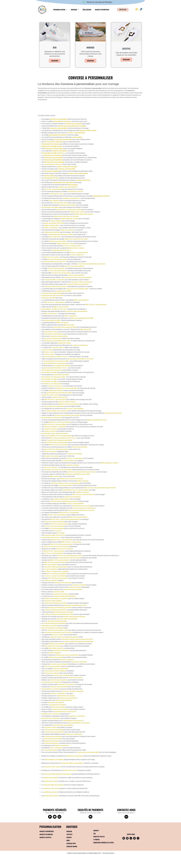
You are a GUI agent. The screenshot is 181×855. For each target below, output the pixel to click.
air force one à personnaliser (57, 259)
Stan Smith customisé (56, 648)
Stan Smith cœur (55, 237)
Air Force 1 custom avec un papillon (56, 571)
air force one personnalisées (74, 266)
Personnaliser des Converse (51, 682)
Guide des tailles (99, 836)
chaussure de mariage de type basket (59, 440)
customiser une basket (55, 702)
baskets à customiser (61, 745)
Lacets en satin (46, 350)
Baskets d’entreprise (102, 9)
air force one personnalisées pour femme (91, 264)
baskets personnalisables (53, 736)
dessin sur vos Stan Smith (52, 384)
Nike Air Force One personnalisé (60, 422)
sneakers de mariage (51, 456)
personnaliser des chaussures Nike (64, 327)
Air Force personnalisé (79, 447)
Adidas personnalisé (56, 390)
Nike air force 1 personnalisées (96, 304)
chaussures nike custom (52, 767)
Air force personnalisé (56, 528)
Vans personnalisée (50, 750)
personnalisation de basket (53, 739)
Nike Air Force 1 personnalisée (54, 551)
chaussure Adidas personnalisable (56, 411)
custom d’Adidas (56, 221)
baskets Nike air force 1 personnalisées (75, 490)
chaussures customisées (52, 338)
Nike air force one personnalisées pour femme (100, 488)
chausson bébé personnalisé (57, 621)
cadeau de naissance (51, 580)
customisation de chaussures (73, 720)
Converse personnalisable (59, 664)
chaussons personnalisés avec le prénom (58, 632)
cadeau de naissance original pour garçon (63, 637)
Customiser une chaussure (50, 714)
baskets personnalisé (50, 777)
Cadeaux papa (71, 843)
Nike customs (54, 476)
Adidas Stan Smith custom (84, 214)
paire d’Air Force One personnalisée (56, 449)
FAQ (94, 833)
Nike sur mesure (62, 323)
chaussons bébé (58, 592)
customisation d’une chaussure (64, 711)
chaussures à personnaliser (53, 334)
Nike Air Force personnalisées (69, 404)
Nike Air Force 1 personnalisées (55, 399)
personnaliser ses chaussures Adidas (69, 209)
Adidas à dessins (82, 481)
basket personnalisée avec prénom (56, 598)
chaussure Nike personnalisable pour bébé (58, 614)
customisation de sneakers (66, 696)
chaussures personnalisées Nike (77, 289)
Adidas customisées (51, 228)
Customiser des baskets (49, 626)
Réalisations (87, 9)
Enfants (69, 837)
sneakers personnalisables (67, 187)
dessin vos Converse (76, 678)
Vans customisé (54, 200)
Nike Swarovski (68, 325)
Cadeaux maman (71, 846)
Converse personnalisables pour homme (64, 501)
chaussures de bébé (79, 585)
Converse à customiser (79, 662)
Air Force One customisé (64, 549)
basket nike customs (50, 792)
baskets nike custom (70, 770)
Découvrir (54, 61)
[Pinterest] (134, 838)
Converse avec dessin (51, 673)
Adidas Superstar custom (69, 219)
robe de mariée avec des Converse (71, 479)
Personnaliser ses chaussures (51, 418)
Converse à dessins (72, 465)
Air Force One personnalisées (58, 578)
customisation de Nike (63, 291)
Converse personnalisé (60, 668)
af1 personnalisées (68, 460)
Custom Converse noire (60, 397)
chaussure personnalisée (68, 698)
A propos (96, 839)
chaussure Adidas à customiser (55, 427)
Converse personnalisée (61, 675)
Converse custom (50, 451)
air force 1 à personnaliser (72, 246)
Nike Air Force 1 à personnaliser (55, 424)
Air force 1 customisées (75, 458)
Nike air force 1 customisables (54, 302)
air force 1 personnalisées (75, 503)
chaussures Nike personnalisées (77, 284)
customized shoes (57, 347)
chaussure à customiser (77, 716)
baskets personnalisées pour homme (77, 474)
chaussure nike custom (51, 788)
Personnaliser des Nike (49, 372)
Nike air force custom (51, 257)
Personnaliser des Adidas (50, 207)
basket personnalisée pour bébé (55, 603)
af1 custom (57, 531)
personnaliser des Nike (61, 375)
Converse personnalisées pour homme (80, 510)
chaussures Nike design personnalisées (57, 774)
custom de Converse (51, 429)
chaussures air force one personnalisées (78, 277)
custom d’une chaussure (60, 709)
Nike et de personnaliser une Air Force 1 (63, 438)
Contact (96, 830)
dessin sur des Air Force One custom (56, 546)
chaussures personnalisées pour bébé (57, 341)
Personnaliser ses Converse (50, 689)
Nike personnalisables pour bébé (82, 318)
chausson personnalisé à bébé (57, 630)
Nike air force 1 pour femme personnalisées (65, 519)
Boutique (74, 9)
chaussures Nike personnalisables (56, 567)
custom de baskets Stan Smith (53, 223)
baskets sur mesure (82, 492)
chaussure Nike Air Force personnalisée (57, 436)
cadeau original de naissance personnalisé (78, 641)
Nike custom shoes (50, 313)
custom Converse (50, 431)
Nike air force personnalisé (78, 517)
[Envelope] (126, 817)
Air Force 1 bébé (57, 635)
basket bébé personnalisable (63, 612)
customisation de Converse (53, 164)
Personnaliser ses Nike (49, 379)
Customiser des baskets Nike (51, 293)
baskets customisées (51, 743)
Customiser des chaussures (50, 718)
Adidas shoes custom (77, 212)
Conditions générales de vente (103, 842)
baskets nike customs (51, 796)
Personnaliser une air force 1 (51, 537)
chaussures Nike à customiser (54, 280)
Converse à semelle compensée (72, 691)
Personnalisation (59, 9)
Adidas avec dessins (67, 230)
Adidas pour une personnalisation (67, 655)
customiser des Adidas (60, 203)
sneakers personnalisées (70, 198)
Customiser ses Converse (50, 395)
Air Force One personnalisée (56, 574)
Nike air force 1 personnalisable (61, 540)
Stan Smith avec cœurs (52, 646)
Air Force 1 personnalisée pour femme (70, 555)
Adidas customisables (51, 225)
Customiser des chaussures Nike (52, 295)
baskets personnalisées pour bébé (59, 607)
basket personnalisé (58, 707)
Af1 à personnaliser (51, 564)
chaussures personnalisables (54, 406)
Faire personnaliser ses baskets (52, 628)
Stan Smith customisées (61, 650)
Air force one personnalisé (59, 524)
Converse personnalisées (53, 666)
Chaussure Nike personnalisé (53, 785)
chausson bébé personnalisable (54, 623)
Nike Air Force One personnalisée (55, 442)
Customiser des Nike (48, 298)
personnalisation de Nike (52, 320)
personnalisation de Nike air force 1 (56, 356)
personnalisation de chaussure (79, 723)
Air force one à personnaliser (54, 526)
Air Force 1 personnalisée (74, 408)
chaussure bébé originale (53, 601)
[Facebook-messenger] (127, 838)
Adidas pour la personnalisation (66, 388)
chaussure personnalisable (53, 730)
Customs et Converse (55, 386)
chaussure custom (50, 727)
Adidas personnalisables (67, 205)
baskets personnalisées (73, 497)
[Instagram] (131, 838)
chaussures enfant (74, 587)
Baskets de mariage (46, 834)
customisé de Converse (75, 191)
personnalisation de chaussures (54, 363)
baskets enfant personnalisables (74, 616)
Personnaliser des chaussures (51, 370)
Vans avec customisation (52, 189)
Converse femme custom (66, 402)
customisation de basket (57, 705)
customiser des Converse (113, 413)
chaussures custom (51, 332)
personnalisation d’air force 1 (61, 250)
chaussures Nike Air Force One (54, 535)
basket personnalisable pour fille (75, 605)
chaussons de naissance (60, 594)
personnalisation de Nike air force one (80, 359)
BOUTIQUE (71, 827)
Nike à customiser (71, 316)
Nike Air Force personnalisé (58, 445)
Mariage (69, 831)
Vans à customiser (56, 748)
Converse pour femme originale (55, 671)
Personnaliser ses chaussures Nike (53, 377)
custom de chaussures (80, 345)
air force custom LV (76, 255)
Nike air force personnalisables (55, 562)
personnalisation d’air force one (54, 261)
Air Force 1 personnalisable (53, 553)
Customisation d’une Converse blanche (54, 433)
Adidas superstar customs (109, 463)
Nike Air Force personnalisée (60, 560)
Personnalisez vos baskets (54, 759)
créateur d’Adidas (54, 653)
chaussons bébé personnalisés (66, 619)
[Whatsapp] (138, 838)
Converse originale (66, 659)
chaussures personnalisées (73, 589)
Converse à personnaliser (58, 687)
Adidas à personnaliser (57, 644)
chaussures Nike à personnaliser (55, 286)
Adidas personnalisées (52, 232)
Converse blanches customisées (84, 508)
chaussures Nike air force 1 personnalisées (65, 483)
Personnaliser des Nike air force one (53, 309)
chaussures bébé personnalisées (55, 610)
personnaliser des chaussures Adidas (60, 234)
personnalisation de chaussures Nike (56, 361)
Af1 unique (61, 533)
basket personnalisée (51, 741)
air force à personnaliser (56, 268)
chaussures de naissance (62, 583)
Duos (68, 840)
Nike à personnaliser (81, 300)
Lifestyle (69, 834)
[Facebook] (123, 838)
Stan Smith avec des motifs (81, 506)
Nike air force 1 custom (76, 248)
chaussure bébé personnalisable (65, 596)
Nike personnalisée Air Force (97, 420)
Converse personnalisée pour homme (67, 415)
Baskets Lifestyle (45, 837)
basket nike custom (51, 781)
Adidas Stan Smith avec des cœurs (76, 239)
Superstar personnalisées (58, 241)
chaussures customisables (59, 336)
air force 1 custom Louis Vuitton (55, 576)
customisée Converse (56, 194)
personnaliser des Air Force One (68, 558)
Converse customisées (57, 693)
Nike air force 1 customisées (69, 512)
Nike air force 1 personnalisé (71, 542)
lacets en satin (49, 352)
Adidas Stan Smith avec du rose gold (66, 216)
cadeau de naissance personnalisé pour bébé (76, 639)
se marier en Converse (74, 454)
